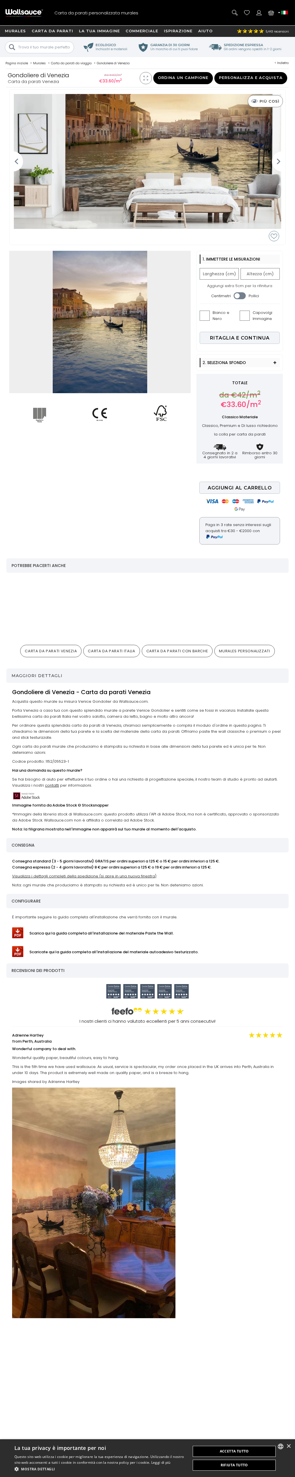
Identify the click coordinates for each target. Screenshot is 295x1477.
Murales (15, 31)
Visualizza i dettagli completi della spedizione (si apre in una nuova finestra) (84, 876)
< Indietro (282, 63)
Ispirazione (178, 31)
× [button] (288, 1446)
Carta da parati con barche (177, 651)
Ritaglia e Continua (240, 338)
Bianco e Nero (221, 315)
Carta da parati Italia (111, 651)
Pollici (254, 296)
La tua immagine (99, 31)
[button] (100, 1469)
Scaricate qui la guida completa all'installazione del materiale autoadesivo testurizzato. (113, 952)
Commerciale (142, 31)
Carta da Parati (52, 31)
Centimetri (221, 296)
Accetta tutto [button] (234, 1451)
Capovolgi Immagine (262, 315)
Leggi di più (161, 1462)
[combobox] (280, 1446)
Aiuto (205, 31)
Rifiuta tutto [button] (234, 1465)
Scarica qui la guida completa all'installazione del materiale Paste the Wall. (101, 933)
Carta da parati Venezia (51, 651)
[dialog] (147, 1458)
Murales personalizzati (244, 651)
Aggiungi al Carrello (240, 488)
